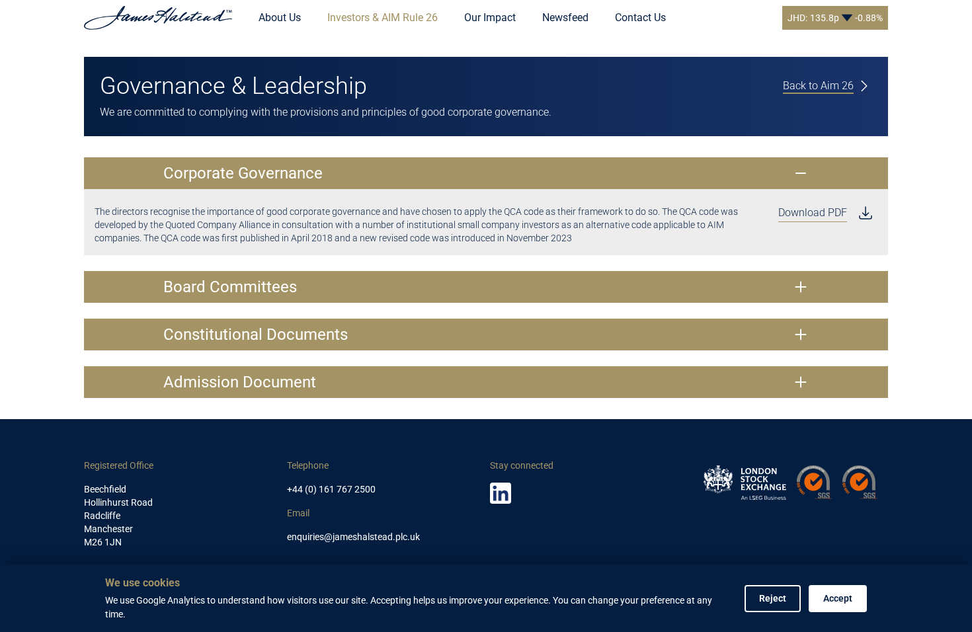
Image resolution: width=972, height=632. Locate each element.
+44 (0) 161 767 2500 (331, 489)
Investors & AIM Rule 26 (382, 17)
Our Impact (490, 17)
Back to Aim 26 (818, 85)
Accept (837, 598)
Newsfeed (565, 17)
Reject (772, 598)
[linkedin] (500, 493)
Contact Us (640, 17)
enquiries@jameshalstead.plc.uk (353, 537)
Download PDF (812, 212)
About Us (280, 17)
